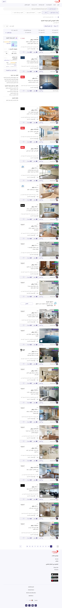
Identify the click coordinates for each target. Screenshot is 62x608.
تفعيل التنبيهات (47, 26)
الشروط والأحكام (31, 587)
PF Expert (56, 569)
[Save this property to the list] (24, 52)
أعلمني (26, 303)
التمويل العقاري (27, 5)
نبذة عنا (56, 559)
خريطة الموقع (31, 595)
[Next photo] (58, 43)
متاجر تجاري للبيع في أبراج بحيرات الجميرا (11, 81)
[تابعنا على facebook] (32, 605)
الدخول (4, 1)
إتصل (40, 52)
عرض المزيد (9, 32)
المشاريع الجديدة (49, 5)
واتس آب (28, 52)
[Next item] (5, 49)
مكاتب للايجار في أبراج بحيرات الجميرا (12, 100)
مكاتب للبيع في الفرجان (14, 93)
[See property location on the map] (41, 49)
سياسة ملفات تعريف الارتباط (31, 592)
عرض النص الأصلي (6, 60)
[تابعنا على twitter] (29, 605)
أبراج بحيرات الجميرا (53, 9)
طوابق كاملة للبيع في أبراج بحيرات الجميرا (11, 79)
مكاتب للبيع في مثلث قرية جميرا (12, 91)
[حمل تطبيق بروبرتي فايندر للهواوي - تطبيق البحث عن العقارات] (54, 581)
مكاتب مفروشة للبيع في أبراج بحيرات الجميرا (11, 77)
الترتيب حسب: (11, 26)
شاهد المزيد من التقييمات (11, 70)
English (36, 600)
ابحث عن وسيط (34, 5)
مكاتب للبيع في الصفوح (14, 89)
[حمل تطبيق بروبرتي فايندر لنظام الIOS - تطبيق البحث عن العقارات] (54, 574)
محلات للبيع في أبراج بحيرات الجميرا (12, 82)
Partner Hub (56, 567)
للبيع (58, 5)
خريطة (55, 26)
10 (27, 546)
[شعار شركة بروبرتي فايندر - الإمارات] (57, 1)
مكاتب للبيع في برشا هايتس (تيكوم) (12, 88)
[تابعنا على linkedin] (26, 605)
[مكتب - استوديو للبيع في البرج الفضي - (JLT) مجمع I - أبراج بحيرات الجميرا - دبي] (39, 531)
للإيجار (55, 5)
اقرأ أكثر (15, 65)
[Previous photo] (40, 43)
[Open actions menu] (21, 52)
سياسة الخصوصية (31, 589)
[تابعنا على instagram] (36, 605)
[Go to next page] (20, 546)
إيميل (34, 52)
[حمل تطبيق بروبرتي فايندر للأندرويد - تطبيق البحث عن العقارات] (54, 577)
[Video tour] (55, 497)
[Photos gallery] (49, 43)
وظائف (56, 561)
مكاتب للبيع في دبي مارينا (13, 95)
